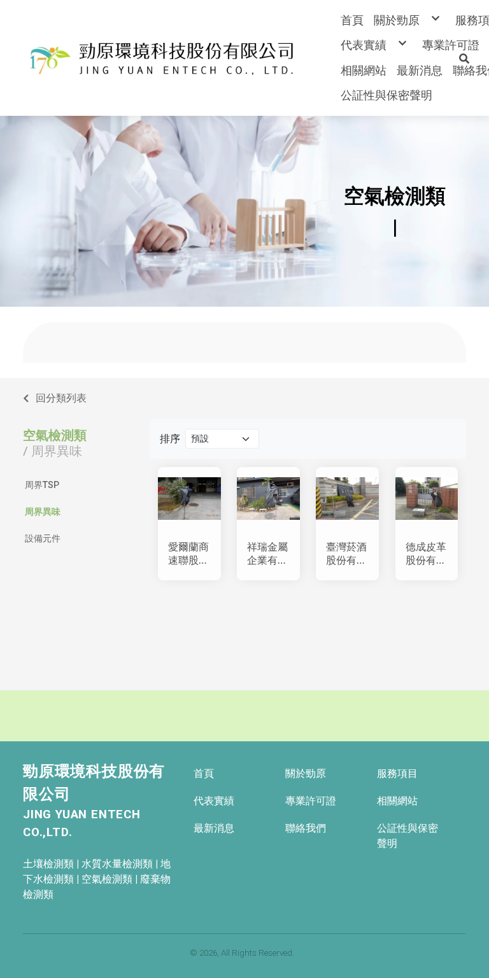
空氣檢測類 (55, 435)
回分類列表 (61, 398)
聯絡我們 (305, 828)
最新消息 (214, 828)
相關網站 (397, 801)
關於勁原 (305, 773)
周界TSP (42, 485)
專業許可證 (310, 801)
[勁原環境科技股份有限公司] (164, 57)
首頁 (204, 773)
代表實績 (214, 801)
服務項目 (397, 773)
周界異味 (42, 511)
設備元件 (42, 538)
